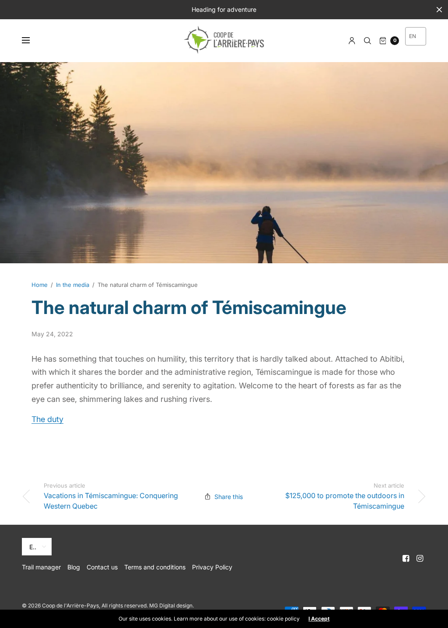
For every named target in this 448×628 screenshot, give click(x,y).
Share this (228, 496)
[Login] (352, 41)
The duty (47, 419)
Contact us (102, 567)
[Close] (439, 9)
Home (40, 284)
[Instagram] (420, 558)
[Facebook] (406, 558)
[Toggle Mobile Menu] (31, 40)
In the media (72, 284)
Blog (73, 567)
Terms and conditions (155, 567)
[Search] (367, 41)
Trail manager (41, 567)
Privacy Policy (212, 567)
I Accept (318, 618)
